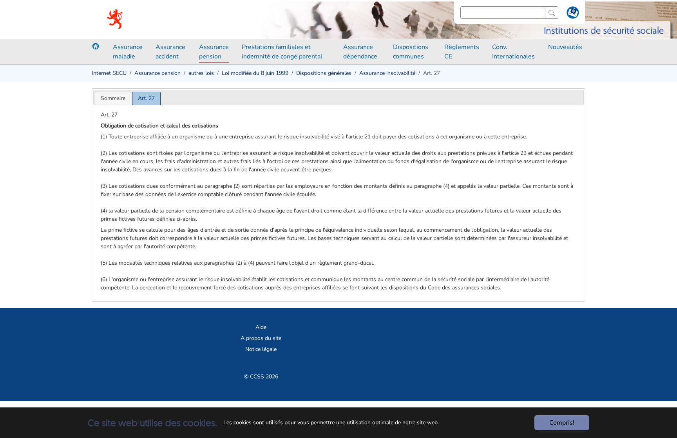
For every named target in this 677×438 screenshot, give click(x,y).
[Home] (96, 46)
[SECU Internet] (115, 19)
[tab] (113, 98)
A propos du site (261, 338)
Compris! (561, 422)
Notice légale (261, 349)
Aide (260, 327)
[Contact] (572, 14)
